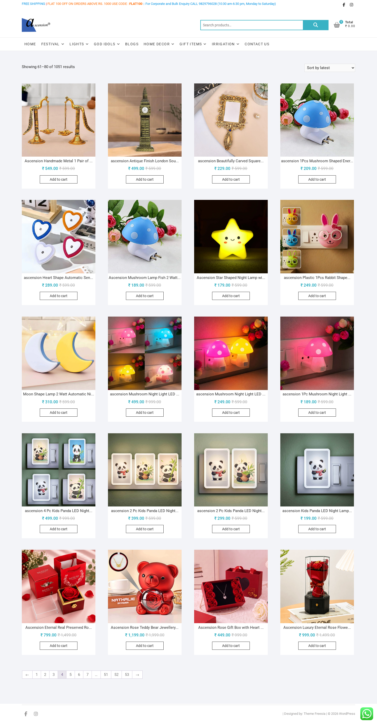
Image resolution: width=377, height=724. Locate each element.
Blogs (131, 44)
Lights (77, 44)
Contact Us (257, 44)
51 (106, 674)
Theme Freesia (314, 714)
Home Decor (157, 44)
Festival (50, 44)
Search (316, 25)
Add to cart (58, 179)
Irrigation (223, 44)
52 (116, 674)
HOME (30, 44)
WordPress (347, 714)
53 (127, 674)
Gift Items (191, 44)
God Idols (104, 44)
